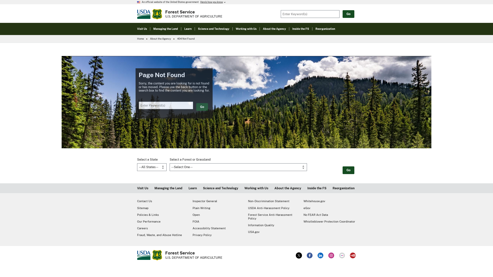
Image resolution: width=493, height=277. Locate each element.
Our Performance (149, 221)
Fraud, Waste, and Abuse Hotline (159, 235)
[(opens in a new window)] (299, 255)
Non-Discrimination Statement (268, 201)
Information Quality (261, 225)
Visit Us (142, 188)
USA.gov (254, 232)
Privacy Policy (202, 235)
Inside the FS (316, 188)
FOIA (196, 221)
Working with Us (256, 188)
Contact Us (144, 201)
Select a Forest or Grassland (190, 159)
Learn (193, 188)
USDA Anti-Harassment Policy (268, 208)
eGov (307, 208)
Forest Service (180, 11)
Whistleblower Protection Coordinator (329, 221)
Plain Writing (201, 208)
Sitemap (142, 208)
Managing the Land (168, 188)
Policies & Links (148, 214)
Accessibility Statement (209, 228)
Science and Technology (220, 188)
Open (196, 214)
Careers (142, 228)
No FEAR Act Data (316, 214)
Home (140, 38)
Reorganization (344, 188)
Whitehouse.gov (314, 201)
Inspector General (205, 201)
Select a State (147, 159)
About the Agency (160, 38)
